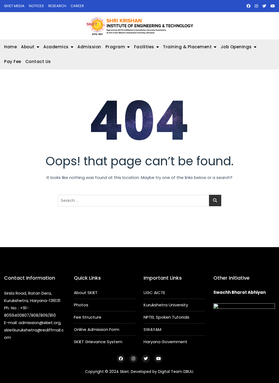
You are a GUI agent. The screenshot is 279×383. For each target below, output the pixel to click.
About (28, 47)
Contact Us (38, 61)
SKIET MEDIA (14, 5)
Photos (81, 305)
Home (10, 47)
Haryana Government (165, 342)
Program (115, 47)
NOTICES (36, 5)
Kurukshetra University (166, 305)
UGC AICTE (154, 292)
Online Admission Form (96, 329)
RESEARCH (57, 5)
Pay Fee (12, 61)
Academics (56, 47)
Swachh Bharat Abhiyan (239, 292)
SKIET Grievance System (98, 342)
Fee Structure (87, 317)
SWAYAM (152, 329)
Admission (89, 47)
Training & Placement (187, 47)
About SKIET (86, 292)
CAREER (77, 5)
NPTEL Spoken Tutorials (166, 317)
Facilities (144, 47)
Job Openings (236, 47)
